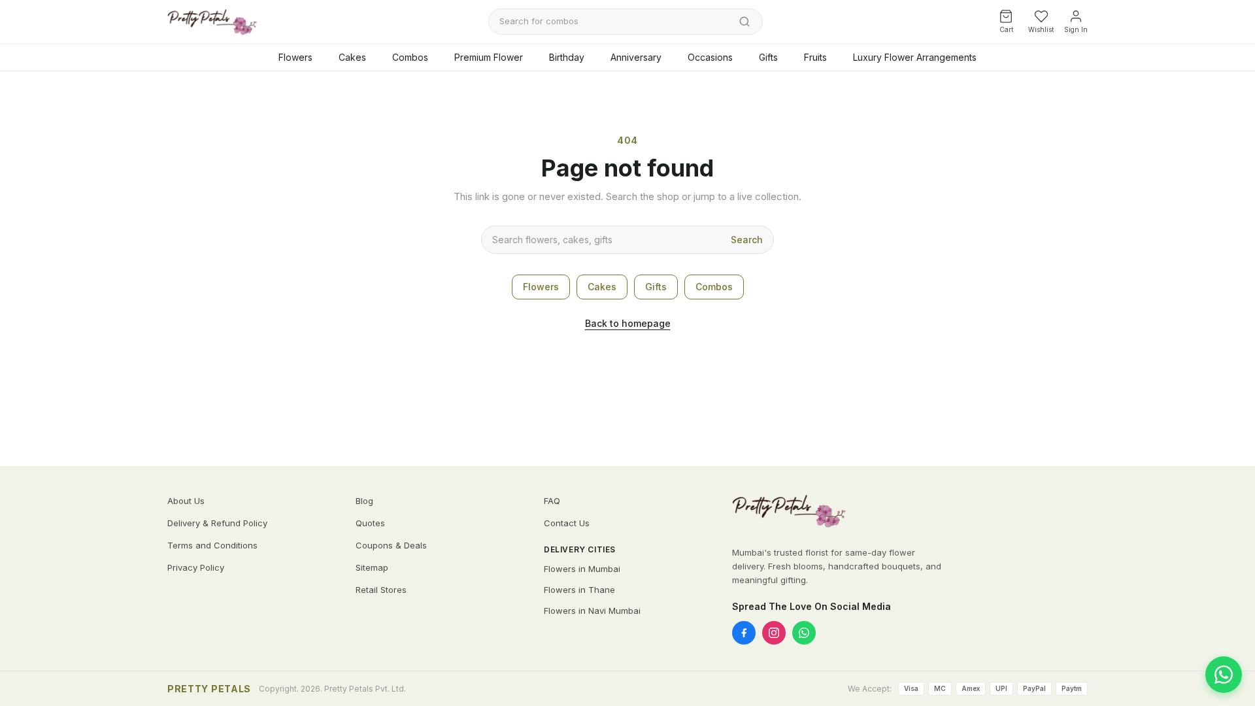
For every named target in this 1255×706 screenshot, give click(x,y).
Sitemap (372, 567)
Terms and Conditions (212, 545)
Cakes (352, 57)
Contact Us (567, 523)
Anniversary (636, 57)
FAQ (552, 501)
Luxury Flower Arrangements (915, 57)
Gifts (768, 57)
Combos (410, 57)
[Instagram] (774, 633)
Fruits (815, 57)
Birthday (566, 57)
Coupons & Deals (391, 545)
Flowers (295, 57)
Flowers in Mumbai (582, 568)
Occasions (710, 57)
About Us (186, 501)
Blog (364, 501)
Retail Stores (381, 589)
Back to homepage (628, 323)
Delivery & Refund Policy (217, 523)
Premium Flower (488, 57)
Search (747, 239)
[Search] (744, 21)
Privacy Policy (195, 567)
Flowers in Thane (579, 589)
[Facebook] (744, 633)
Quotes (370, 523)
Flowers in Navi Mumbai (592, 610)
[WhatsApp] (804, 633)
